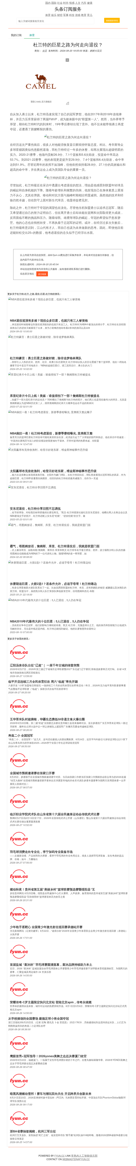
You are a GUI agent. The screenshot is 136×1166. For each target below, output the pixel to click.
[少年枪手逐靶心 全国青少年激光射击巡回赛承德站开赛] (19, 914)
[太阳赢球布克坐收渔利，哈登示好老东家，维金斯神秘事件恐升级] (48, 449)
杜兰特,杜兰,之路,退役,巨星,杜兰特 (35, 293)
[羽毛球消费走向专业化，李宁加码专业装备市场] (19, 838)
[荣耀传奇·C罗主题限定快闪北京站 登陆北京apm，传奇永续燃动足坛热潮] (19, 989)
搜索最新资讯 (112, 20)
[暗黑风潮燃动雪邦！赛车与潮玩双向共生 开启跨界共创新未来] (19, 1080)
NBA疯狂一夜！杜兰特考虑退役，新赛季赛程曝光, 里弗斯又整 (51, 433)
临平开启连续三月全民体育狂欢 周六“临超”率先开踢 (43, 681)
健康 (89, 3)
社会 (60, 3)
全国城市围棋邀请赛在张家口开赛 (32, 773)
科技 (71, 15)
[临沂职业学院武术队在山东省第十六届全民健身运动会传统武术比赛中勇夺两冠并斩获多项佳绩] (19, 801)
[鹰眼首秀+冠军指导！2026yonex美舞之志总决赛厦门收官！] (19, 1043)
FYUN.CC (59, 1155)
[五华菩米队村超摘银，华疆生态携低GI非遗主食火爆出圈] (19, 706)
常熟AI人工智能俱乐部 (84, 1156)
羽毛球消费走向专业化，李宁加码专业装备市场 (41, 852)
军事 (65, 15)
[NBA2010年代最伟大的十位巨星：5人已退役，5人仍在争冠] (44, 600)
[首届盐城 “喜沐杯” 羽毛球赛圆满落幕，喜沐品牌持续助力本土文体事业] (19, 951)
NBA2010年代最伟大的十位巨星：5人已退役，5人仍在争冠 (49, 621)
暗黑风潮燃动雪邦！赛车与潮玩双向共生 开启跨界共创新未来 (50, 1093)
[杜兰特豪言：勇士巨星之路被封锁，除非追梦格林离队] (41, 336)
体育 (48, 15)
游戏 (77, 15)
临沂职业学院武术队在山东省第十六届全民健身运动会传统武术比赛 (55, 814)
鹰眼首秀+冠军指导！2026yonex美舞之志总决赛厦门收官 (48, 1056)
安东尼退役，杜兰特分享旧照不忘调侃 (35, 508)
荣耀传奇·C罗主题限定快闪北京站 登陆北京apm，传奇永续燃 (51, 1002)
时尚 (65, 3)
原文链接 (42, 274)
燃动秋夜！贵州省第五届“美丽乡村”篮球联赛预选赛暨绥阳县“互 (52, 889)
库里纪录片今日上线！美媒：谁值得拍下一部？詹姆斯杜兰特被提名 (55, 395)
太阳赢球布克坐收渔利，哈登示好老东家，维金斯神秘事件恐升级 (53, 471)
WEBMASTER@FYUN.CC (76, 1159)
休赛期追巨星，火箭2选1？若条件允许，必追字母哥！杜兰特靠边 (53, 584)
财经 (60, 15)
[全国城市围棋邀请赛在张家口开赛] (19, 760)
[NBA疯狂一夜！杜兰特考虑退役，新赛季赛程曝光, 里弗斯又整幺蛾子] (50, 412)
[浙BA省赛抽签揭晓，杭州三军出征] (19, 1118)
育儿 (89, 15)
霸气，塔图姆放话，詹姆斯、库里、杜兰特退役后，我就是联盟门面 (55, 546)
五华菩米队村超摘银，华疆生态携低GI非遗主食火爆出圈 (47, 719)
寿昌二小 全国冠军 (20, 735)
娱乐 (54, 15)
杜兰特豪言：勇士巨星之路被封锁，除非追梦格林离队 (46, 358)
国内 (48, 3)
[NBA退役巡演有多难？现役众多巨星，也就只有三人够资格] (44, 299)
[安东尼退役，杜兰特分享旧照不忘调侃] (32, 487)
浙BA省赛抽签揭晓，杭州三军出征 (33, 1131)
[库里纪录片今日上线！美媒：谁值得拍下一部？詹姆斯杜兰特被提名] (49, 374)
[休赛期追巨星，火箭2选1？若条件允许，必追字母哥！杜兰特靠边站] (49, 562)
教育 (83, 15)
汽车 (83, 3)
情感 (71, 3)
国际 (54, 3)
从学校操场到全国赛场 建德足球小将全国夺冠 (38, 1018)
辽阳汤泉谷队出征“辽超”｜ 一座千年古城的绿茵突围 (44, 665)
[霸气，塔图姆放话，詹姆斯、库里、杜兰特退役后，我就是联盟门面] (49, 524)
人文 (77, 3)
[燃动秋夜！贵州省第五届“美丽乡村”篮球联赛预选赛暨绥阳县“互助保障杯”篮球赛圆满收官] (19, 876)
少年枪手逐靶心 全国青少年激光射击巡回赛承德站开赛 (46, 927)
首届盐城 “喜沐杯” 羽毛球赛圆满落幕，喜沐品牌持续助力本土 (51, 964)
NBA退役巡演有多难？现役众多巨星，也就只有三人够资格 (49, 320)
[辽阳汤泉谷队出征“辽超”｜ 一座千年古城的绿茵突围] (19, 652)
